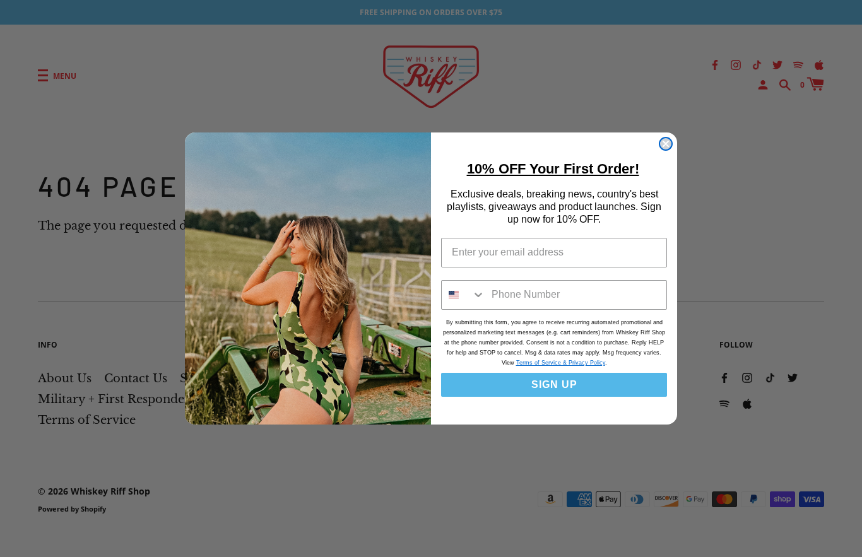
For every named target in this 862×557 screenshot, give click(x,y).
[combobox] (463, 295)
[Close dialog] (665, 144)
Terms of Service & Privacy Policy (560, 363)
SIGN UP (554, 384)
